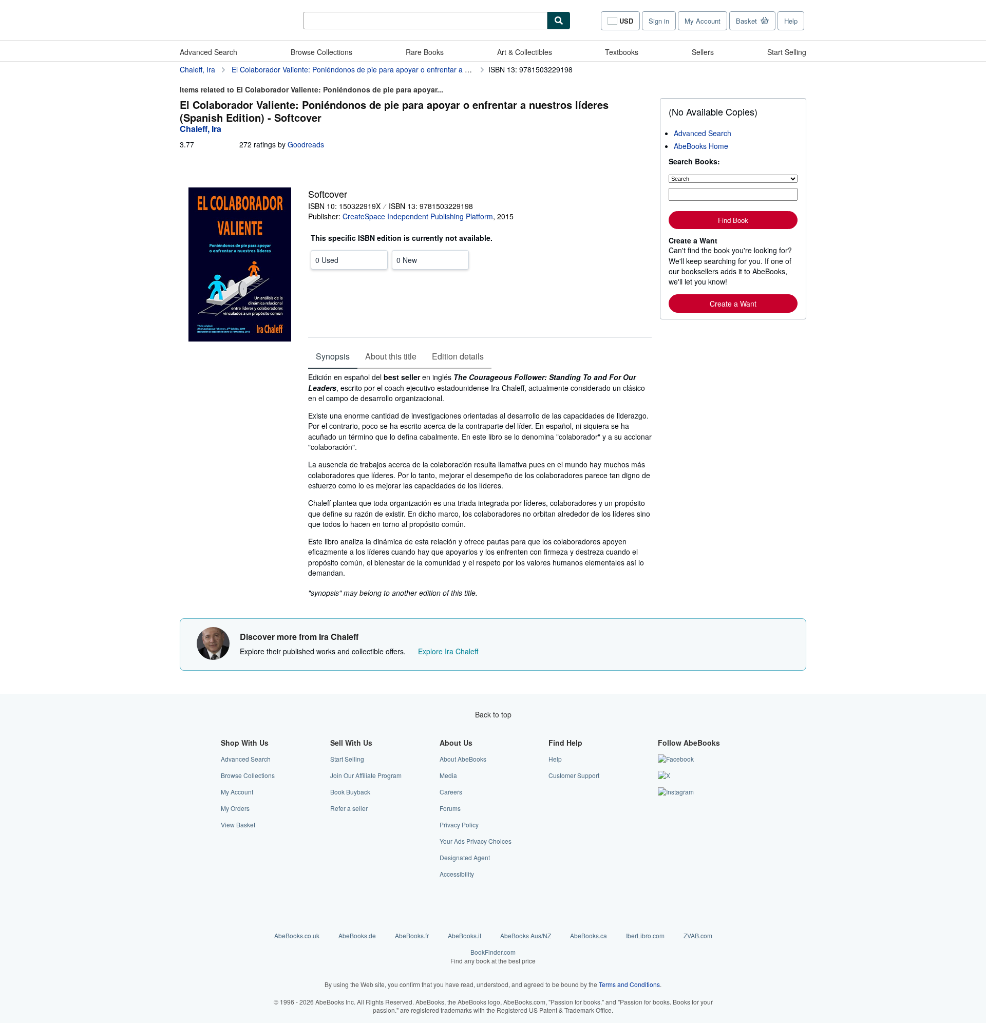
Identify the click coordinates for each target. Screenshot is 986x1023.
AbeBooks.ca (588, 935)
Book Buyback (350, 791)
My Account (702, 21)
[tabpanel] (480, 485)
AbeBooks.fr (412, 935)
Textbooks (621, 52)
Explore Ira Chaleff (448, 651)
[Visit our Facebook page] (676, 759)
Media (448, 775)
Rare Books (425, 52)
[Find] (558, 20)
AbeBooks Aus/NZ (525, 935)
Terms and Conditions (629, 984)
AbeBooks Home (701, 146)
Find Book (733, 220)
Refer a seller (349, 808)
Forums (450, 808)
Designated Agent (465, 857)
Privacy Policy (459, 824)
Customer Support (573, 775)
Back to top (493, 714)
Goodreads (306, 144)
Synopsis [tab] (333, 356)
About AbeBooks (463, 758)
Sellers (703, 52)
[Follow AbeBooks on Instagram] (676, 792)
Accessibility (457, 873)
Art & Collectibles (524, 52)
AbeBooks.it (464, 935)
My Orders (235, 808)
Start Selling (786, 52)
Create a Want (733, 303)
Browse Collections (321, 52)
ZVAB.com (698, 935)
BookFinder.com (493, 956)
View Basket (238, 824)
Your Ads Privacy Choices (475, 841)
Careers (451, 791)
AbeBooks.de (357, 935)
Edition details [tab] (458, 356)
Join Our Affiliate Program (366, 775)
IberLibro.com (645, 935)
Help (791, 21)
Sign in (659, 21)
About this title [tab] (390, 356)
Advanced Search (208, 52)
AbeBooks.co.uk (296, 935)
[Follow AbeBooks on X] (664, 775)
